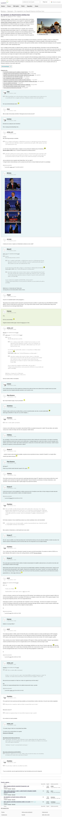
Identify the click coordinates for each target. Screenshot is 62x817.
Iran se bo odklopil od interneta (10, 83)
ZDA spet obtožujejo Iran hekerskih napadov (13, 76)
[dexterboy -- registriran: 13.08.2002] (4, 406)
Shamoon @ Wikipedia (8, 733)
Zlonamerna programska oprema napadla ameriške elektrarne (17, 79)
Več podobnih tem (5, 808)
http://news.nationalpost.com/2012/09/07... (12, 752)
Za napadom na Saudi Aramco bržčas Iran (15, 15)
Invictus (9, 119)
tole (23, 322)
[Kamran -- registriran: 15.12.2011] (4, 312)
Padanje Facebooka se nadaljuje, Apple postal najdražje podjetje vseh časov (20, 81)
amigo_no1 (10, 132)
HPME (52, 786)
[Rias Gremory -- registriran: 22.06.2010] (4, 396)
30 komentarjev (5, 66)
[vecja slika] (49, 25)
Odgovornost (45, 812)
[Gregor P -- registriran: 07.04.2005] (4, 450)
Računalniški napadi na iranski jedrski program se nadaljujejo (16, 84)
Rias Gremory (11, 395)
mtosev (9, 384)
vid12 (52, 791)
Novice (3, 6)
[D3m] (4, 92)
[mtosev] (4, 384)
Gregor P (9, 449)
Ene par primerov (37, 553)
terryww (9, 239)
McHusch (6, 787)
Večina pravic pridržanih (27, 812)
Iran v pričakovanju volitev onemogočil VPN (12, 78)
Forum (9, 6)
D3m (8, 92)
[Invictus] (4, 119)
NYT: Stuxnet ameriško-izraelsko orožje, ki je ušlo (14, 86)
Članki (22, 6)
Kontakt (23, 814)
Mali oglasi (16, 6)
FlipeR (9, 295)
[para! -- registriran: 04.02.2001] (4, 578)
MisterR (9, 249)
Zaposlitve (29, 6)
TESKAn (9, 435)
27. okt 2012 (9, 16)
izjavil (18, 253)
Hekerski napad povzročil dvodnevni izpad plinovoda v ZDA (16, 73)
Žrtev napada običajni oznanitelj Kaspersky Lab (16, 786)
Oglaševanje (4, 814)
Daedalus (9, 418)
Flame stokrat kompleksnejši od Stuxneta (12, 87)
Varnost (19, 16)
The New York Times (43, 34)
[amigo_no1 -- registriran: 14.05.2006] (4, 132)
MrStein (9, 173)
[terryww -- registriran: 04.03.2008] (4, 240)
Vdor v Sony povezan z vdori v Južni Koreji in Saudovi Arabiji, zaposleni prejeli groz (20, 791)
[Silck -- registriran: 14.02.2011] (4, 109)
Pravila (2, 812)
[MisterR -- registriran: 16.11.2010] (4, 250)
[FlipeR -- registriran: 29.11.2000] (4, 295)
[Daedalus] (4, 418)
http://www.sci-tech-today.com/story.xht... (11, 737)
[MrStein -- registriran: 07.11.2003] (4, 173)
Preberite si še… (4, 70)
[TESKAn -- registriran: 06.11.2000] (4, 435)
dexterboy (10, 406)
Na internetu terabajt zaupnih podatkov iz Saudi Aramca (15, 72)
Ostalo (36, 6)
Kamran (9, 311)
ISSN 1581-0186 (45, 814)
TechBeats (53, 801)
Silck (8, 109)
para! (8, 578)
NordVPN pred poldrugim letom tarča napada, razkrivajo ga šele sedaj (18, 75)
